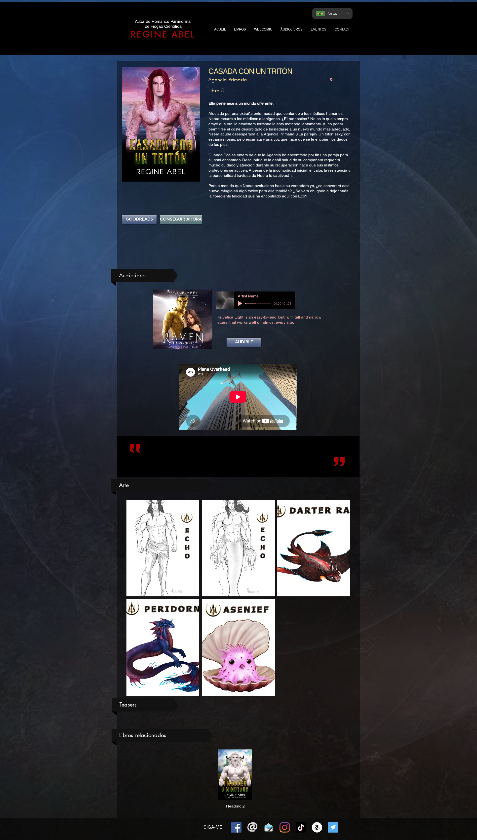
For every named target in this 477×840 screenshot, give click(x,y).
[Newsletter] (268, 827)
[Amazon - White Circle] (317, 827)
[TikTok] (301, 827)
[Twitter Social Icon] (333, 827)
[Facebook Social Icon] (236, 827)
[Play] (240, 303)
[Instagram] (284, 827)
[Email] (252, 827)
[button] (244, 342)
